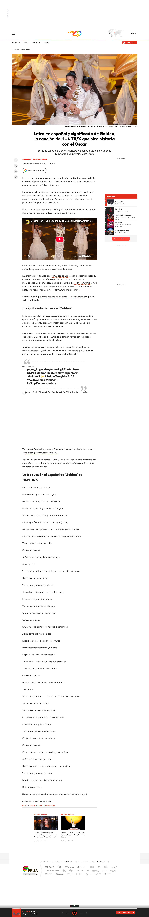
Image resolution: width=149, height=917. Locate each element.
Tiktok (81, 849)
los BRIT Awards (82, 282)
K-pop (39, 806)
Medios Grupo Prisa (30, 874)
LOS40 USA (74, 33)
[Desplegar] (74, 906)
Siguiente (86, 913)
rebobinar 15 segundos (67, 913)
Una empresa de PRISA (30, 869)
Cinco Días (79, 870)
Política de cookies (71, 862)
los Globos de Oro (59, 275)
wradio (71, 870)
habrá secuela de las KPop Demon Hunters (62, 296)
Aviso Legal (44, 862)
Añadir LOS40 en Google (36, 170)
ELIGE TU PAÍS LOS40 (124, 912)
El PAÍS (49, 867)
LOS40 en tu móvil (103, 862)
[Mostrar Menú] (15, 33)
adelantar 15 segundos (81, 913)
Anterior (62, 913)
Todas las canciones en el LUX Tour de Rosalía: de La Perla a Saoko (72, 835)
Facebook (16, 160)
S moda (88, 873)
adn (105, 867)
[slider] (74, 908)
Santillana (70, 867)
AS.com (98, 867)
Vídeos (26, 43)
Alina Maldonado (40, 159)
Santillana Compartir (81, 867)
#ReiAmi (51, 380)
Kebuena (111, 870)
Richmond (48, 873)
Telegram (16, 177)
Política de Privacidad (56, 862)
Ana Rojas (26, 159)
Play (74, 913)
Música (47, 43)
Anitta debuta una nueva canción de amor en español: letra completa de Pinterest (45, 835)
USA (132, 33)
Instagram (76, 849)
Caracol (113, 867)
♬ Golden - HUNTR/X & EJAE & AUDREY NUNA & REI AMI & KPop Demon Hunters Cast (55, 393)
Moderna (59, 873)
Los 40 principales (60, 867)
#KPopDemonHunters (41, 383)
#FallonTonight (55, 376)
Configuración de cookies (87, 862)
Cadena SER (91, 867)
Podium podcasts (69, 873)
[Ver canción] (110, 202)
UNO (64, 870)
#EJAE (69, 376)
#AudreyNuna (36, 380)
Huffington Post (52, 870)
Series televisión (49, 806)
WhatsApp (16, 171)
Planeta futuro (103, 870)
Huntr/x (24, 806)
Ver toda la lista (119, 239)
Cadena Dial (87, 870)
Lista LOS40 (16, 43)
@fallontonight (28, 366)
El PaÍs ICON (79, 873)
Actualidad (36, 43)
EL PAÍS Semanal (95, 870)
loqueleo (98, 873)
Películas (32, 806)
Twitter (16, 166)
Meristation (108, 873)
